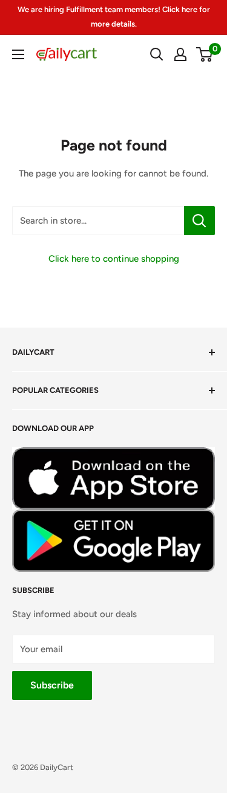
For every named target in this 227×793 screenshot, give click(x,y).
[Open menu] (18, 54)
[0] (204, 54)
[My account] (180, 54)
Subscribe (52, 685)
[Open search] (156, 54)
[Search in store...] (199, 220)
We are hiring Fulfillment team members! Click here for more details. (114, 16)
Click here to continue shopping (113, 258)
